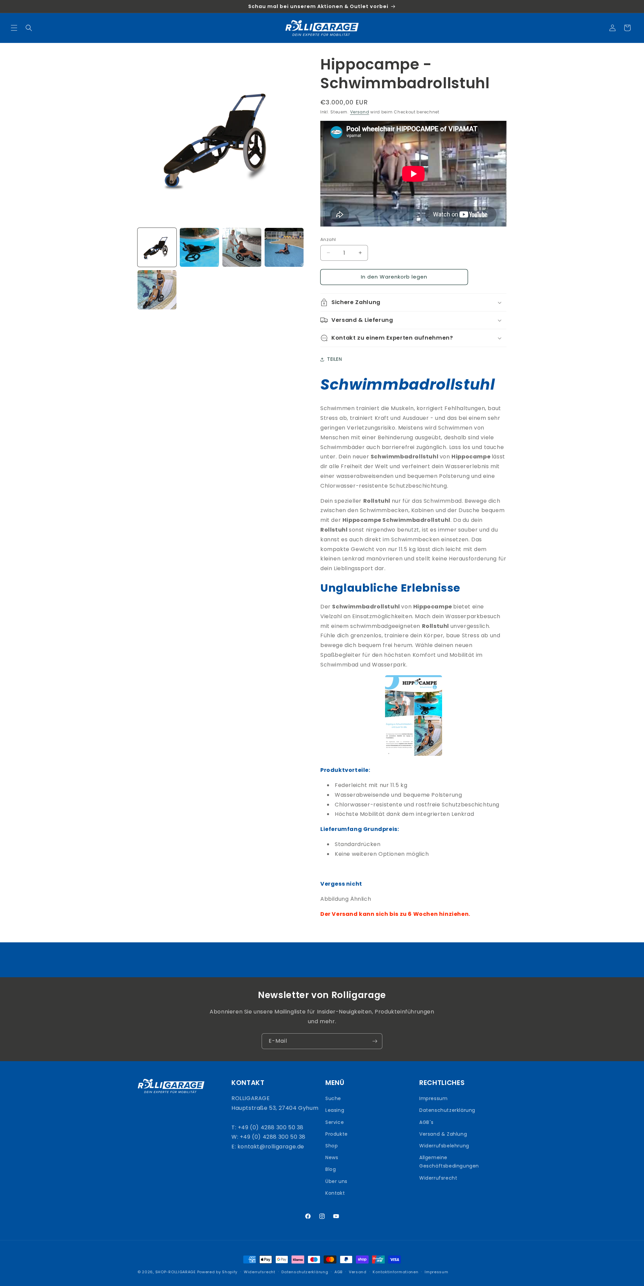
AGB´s (426, 1122)
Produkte (336, 1134)
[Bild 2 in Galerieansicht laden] (199, 247)
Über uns (336, 1181)
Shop (331, 1145)
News (331, 1157)
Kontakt (335, 1193)
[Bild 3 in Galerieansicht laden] (241, 247)
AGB (338, 1272)
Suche (333, 1098)
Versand (359, 112)
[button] (14, 27)
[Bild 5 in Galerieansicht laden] (157, 289)
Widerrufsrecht (438, 1178)
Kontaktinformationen (395, 1272)
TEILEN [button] (334, 359)
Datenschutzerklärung (447, 1110)
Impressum (433, 1098)
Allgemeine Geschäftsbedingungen (449, 1161)
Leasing (334, 1110)
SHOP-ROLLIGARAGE (175, 1272)
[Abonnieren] (374, 1041)
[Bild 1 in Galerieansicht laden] (157, 247)
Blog (330, 1169)
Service (334, 1122)
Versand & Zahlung (443, 1134)
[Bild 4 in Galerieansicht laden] (284, 247)
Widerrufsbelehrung (444, 1145)
